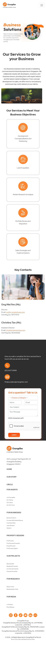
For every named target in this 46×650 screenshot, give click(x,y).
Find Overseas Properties (13, 543)
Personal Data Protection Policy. (26, 639)
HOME (9, 469)
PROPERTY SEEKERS (15, 535)
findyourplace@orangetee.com (16, 382)
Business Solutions (11, 518)
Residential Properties (12, 566)
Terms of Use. (14, 639)
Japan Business (11, 525)
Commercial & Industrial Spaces (15, 520)
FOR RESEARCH (13, 579)
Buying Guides (10, 563)
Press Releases (10, 607)
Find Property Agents (12, 548)
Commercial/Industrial (12, 569)
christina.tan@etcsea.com (15, 330)
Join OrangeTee (11, 497)
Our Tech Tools (11, 505)
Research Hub (10, 586)
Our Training (10, 500)
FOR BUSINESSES (14, 512)
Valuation (9, 528)
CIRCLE (10, 484)
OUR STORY (11, 477)
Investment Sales (11, 523)
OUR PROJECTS (13, 556)
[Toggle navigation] (42, 5)
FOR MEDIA (11, 597)
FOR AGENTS (12, 490)
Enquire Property (11, 546)
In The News (10, 604)
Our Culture (10, 502)
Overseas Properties (12, 571)
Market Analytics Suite (12, 589)
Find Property (10, 541)
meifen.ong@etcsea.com (15, 312)
